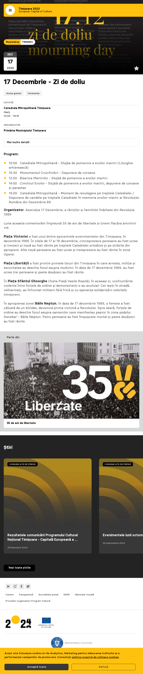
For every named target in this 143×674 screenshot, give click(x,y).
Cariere (10, 594)
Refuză (103, 667)
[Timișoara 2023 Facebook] (21, 586)
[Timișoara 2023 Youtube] (8, 586)
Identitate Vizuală (84, 594)
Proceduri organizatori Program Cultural (28, 601)
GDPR (66, 594)
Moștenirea (12, 42)
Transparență (26, 594)
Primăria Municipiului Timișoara (25, 130)
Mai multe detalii (18, 142)
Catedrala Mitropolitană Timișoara (27, 108)
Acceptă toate (36, 667)
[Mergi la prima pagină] (18, 622)
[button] (10, 10)
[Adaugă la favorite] (136, 68)
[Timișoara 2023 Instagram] (15, 586)
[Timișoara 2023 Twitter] (28, 586)
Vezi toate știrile (19, 568)
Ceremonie (33, 93)
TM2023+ (27, 42)
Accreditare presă (48, 594)
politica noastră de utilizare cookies (95, 657)
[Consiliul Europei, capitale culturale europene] (46, 626)
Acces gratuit (13, 93)
